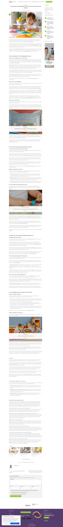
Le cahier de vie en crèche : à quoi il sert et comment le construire (50, 18)
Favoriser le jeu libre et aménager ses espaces (16, 385)
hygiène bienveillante (31, 310)
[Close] (19, 516)
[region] (11, 520)
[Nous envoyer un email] (46, 520)
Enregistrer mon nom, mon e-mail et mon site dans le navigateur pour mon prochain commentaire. (24, 490)
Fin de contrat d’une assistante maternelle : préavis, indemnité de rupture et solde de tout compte (50, 23)
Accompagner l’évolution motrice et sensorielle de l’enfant (18, 389)
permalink (32, 462)
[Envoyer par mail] (25, 459)
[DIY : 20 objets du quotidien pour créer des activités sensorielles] (36, 450)
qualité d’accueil (27, 51)
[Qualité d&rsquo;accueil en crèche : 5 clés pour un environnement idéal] (25, 450)
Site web (33, 486)
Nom (11, 486)
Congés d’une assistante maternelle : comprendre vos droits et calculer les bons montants (50, 37)
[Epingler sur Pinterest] (27, 459)
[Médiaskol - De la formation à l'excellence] (13, 2)
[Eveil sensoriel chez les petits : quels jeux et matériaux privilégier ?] (14, 450)
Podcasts (29, 1)
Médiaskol (29, 10)
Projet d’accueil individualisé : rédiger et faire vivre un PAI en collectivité (50, 32)
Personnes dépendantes (35, 1)
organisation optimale (33, 78)
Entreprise (26, 1)
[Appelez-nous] (47, 520)
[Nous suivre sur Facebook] (44, 520)
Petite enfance (21, 1)
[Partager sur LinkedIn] (28, 459)
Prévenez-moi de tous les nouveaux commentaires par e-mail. (19, 492)
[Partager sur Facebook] (22, 459)
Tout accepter (15, 523)
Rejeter (6, 523)
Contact (10, 513)
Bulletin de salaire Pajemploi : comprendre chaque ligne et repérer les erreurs (50, 27)
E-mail (22, 486)
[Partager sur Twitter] (24, 459)
